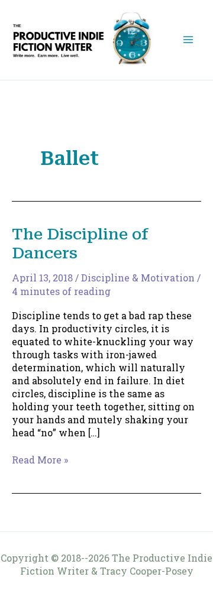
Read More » (40, 459)
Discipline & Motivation (138, 277)
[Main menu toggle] (188, 40)
